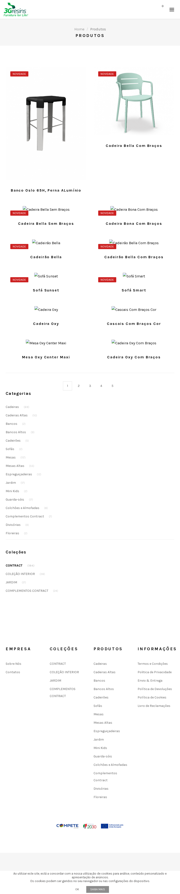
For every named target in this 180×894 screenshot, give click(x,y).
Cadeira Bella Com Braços (134, 145)
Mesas (16, 457)
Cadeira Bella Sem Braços (46, 223)
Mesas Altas (20, 466)
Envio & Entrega (150, 681)
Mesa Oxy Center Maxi (46, 357)
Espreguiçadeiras (23, 474)
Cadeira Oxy (46, 323)
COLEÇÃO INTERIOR (25, 574)
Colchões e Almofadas (27, 508)
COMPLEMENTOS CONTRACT (32, 591)
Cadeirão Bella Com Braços (134, 257)
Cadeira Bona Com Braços (134, 223)
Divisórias (17, 525)
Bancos (16, 424)
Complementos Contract (29, 516)
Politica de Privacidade (155, 672)
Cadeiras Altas (21, 415)
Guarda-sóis (19, 500)
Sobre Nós (13, 664)
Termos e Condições (153, 664)
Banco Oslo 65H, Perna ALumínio (46, 190)
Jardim (15, 483)
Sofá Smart (134, 290)
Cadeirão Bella (46, 257)
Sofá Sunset (46, 290)
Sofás (14, 449)
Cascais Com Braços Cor (134, 323)
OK (77, 889)
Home (79, 29)
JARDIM (16, 582)
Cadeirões (17, 441)
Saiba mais (97, 889)
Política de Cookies (152, 697)
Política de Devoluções (155, 689)
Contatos (13, 672)
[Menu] (171, 9)
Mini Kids (16, 491)
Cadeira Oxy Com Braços (134, 357)
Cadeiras (17, 407)
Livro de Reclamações (154, 706)
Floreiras (16, 533)
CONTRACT (20, 565)
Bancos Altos (20, 432)
